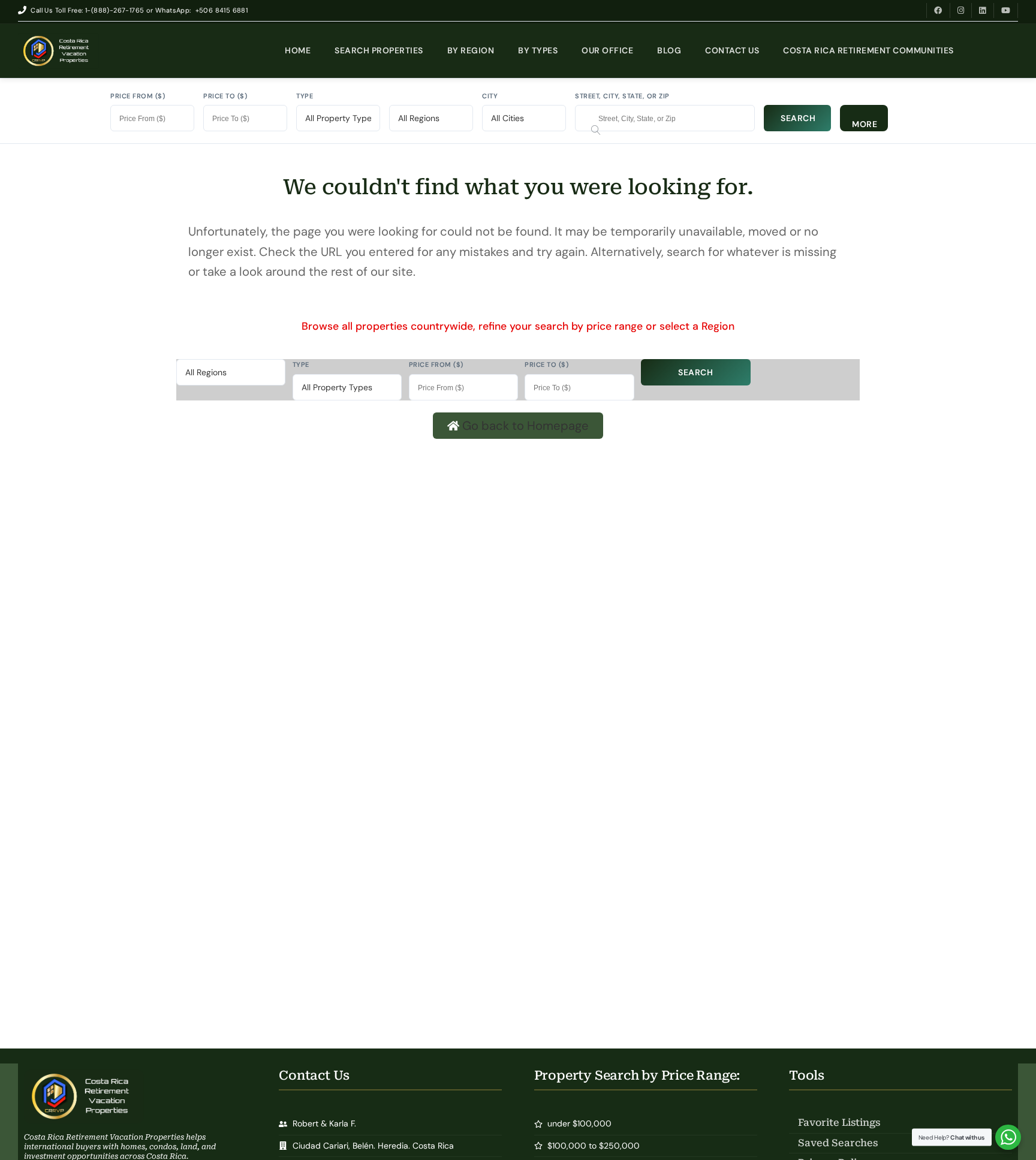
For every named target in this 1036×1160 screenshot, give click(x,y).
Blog (669, 50)
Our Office (607, 50)
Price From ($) (137, 96)
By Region (471, 50)
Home (298, 50)
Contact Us (732, 50)
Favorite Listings (839, 1122)
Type (304, 96)
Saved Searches (838, 1143)
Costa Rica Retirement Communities (868, 50)
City (490, 96)
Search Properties (379, 50)
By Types (538, 50)
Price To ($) (225, 96)
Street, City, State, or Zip (622, 96)
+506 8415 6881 (221, 10)
